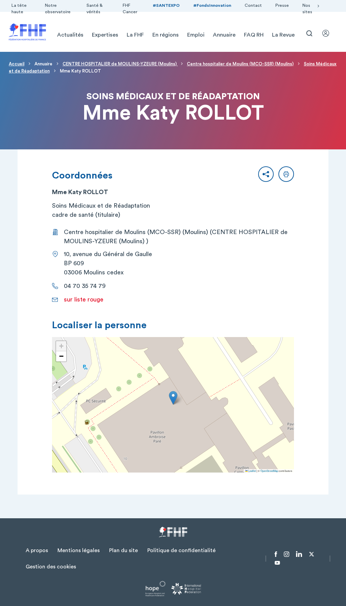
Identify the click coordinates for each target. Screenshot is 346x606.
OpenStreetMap (269, 471)
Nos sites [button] (307, 8)
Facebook (276, 554)
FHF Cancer (130, 8)
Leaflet (252, 471)
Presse (282, 5)
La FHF (135, 35)
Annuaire (224, 35)
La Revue (283, 35)
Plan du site (123, 550)
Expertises (105, 35)
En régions (165, 35)
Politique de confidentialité (181, 550)
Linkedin (299, 554)
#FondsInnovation (212, 5)
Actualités (70, 35)
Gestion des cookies (51, 566)
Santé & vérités (94, 8)
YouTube (277, 563)
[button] (266, 174)
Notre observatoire (58, 8)
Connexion (328, 33)
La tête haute (19, 8)
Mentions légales (78, 550)
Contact (253, 5)
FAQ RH (254, 35)
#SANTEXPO (166, 5)
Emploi (195, 35)
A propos (37, 550)
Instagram (286, 554)
